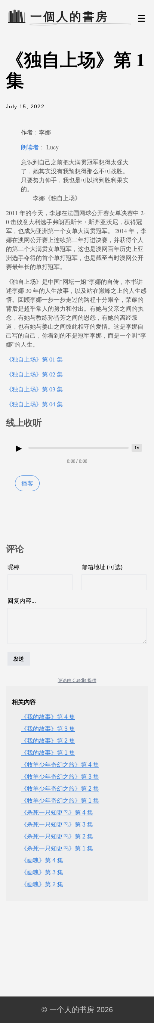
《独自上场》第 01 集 (34, 359)
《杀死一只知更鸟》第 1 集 (57, 848)
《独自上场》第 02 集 (34, 374)
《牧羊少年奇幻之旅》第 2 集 (60, 788)
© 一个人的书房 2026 (77, 1009)
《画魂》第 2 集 (42, 884)
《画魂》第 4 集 (42, 860)
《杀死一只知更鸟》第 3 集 (57, 824)
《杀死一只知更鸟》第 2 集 (57, 836)
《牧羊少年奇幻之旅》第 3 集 (60, 777)
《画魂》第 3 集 (42, 872)
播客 (27, 483)
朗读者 (30, 147)
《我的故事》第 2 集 (48, 741)
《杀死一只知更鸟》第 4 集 (57, 812)
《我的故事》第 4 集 (48, 717)
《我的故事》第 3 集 (48, 729)
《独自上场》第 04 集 (34, 404)
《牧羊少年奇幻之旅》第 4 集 (60, 765)
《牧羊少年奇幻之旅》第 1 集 (60, 800)
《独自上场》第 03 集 (34, 389)
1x (137, 447)
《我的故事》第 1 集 (48, 753)
